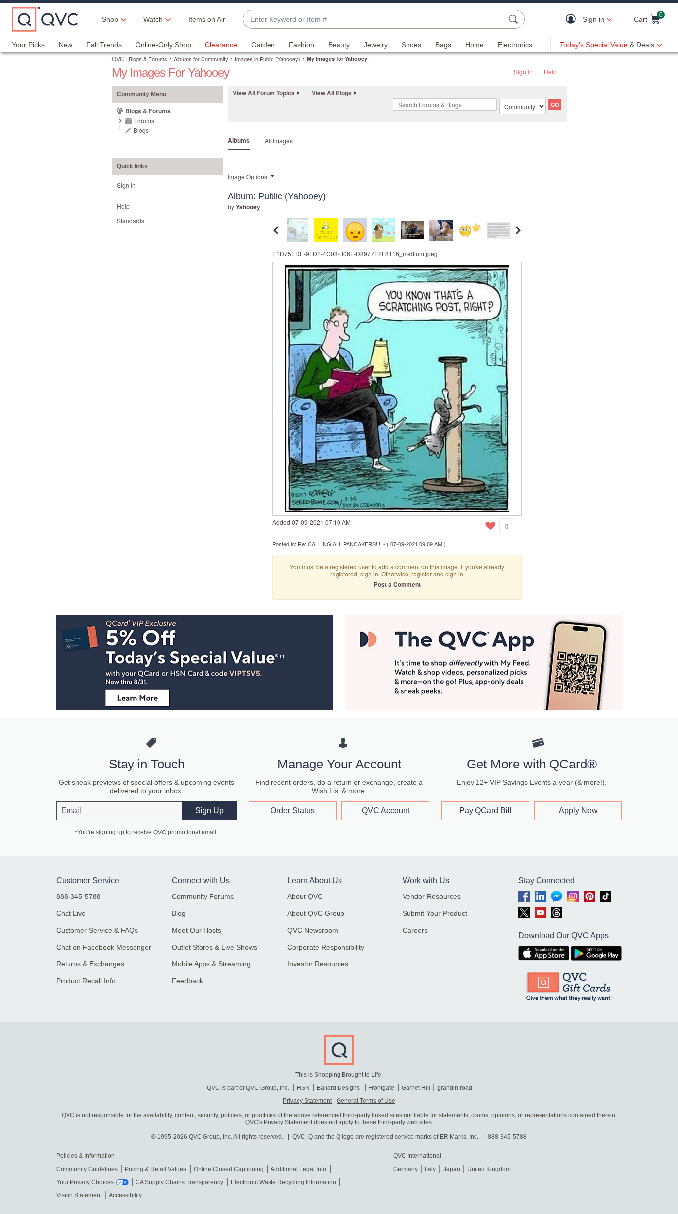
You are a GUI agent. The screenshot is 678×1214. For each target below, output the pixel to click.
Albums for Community (201, 59)
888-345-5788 (78, 896)
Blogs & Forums (148, 59)
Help (550, 71)
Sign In (523, 71)
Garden (263, 45)
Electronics (515, 45)
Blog (179, 913)
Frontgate (381, 1088)
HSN (303, 1088)
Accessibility (125, 1195)
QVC (118, 58)
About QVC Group (315, 913)
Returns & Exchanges (90, 964)
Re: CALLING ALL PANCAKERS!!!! (340, 544)
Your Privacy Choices (85, 1182)
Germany (405, 1169)
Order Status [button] (293, 810)
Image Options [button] (247, 176)
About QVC (305, 896)
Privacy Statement (307, 1100)
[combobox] (373, 19)
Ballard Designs (339, 1088)
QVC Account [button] (385, 810)
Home (474, 45)
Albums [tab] (239, 140)
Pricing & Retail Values (155, 1169)
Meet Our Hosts (196, 930)
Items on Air (206, 19)
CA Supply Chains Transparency (179, 1182)
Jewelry (376, 45)
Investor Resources (317, 964)
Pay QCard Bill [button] (485, 810)
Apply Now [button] (578, 810)
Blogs (141, 130)
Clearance (221, 45)
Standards (130, 220)
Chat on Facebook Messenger (103, 947)
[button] (573, 19)
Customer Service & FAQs (97, 930)
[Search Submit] (514, 19)
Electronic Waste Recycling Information (283, 1182)
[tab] (297, 229)
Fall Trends (104, 45)
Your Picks (28, 45)
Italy (430, 1169)
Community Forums (203, 896)
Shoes (411, 45)
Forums (144, 120)
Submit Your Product (435, 913)
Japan (451, 1169)
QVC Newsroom (312, 930)
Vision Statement (79, 1195)
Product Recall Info (86, 981)
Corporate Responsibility (325, 947)
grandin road (454, 1088)
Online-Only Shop (163, 45)
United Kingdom (489, 1169)
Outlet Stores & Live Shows (214, 947)
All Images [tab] (279, 140)
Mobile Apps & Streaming (211, 964)
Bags (443, 45)
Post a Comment (397, 584)
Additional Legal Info (298, 1169)
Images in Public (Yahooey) (267, 59)
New (65, 45)
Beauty (339, 45)
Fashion (301, 45)
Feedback (187, 981)
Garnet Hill (416, 1088)
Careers (415, 930)
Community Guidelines (87, 1169)
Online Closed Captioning (229, 1169)
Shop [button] (110, 19)
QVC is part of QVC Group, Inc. (248, 1088)
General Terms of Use (366, 1100)
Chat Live (71, 913)
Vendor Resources (432, 896)
